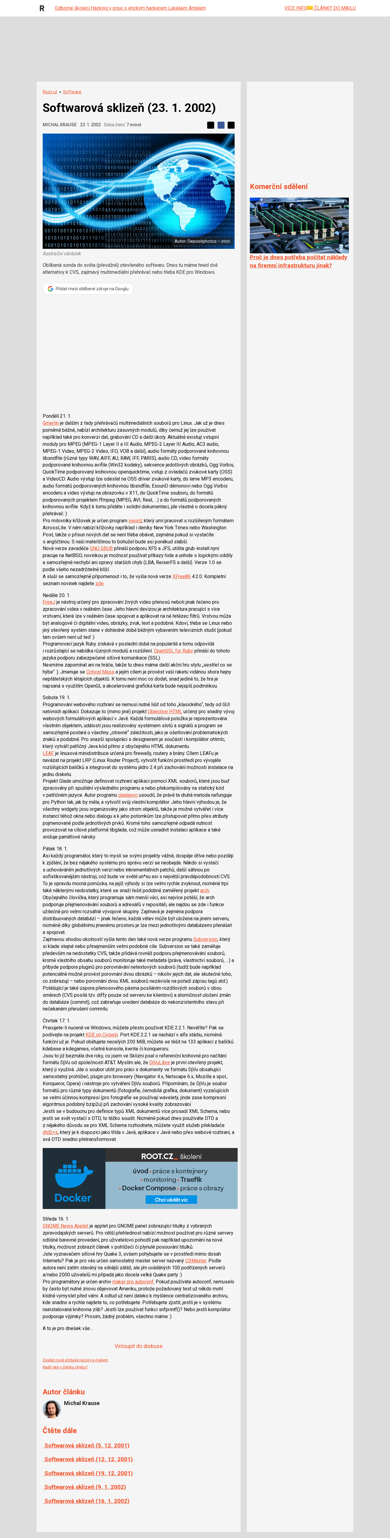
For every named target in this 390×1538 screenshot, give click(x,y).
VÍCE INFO (296, 8)
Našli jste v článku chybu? (65, 1367)
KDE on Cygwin (102, 1035)
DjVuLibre (159, 1062)
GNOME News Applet (65, 1226)
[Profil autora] (52, 1409)
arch (204, 890)
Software (72, 91)
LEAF (48, 753)
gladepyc (128, 795)
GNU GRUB (101, 548)
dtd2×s (50, 1132)
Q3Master (195, 1261)
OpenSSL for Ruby (173, 651)
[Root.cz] (44, 8)
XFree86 (181, 576)
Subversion (205, 939)
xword (135, 521)
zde (99, 583)
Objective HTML (165, 711)
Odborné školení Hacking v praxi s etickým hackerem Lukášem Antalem (130, 8)
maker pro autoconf (133, 1282)
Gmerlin (51, 423)
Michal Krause (59, 124)
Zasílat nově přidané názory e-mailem (75, 1360)
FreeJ (49, 602)
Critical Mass (100, 672)
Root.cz (50, 91)
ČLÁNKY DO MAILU (334, 8)
